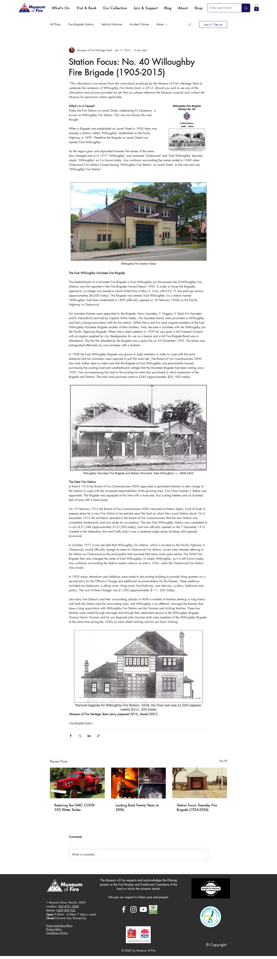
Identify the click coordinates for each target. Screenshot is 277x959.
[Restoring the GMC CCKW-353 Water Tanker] (77, 783)
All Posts (55, 24)
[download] (153, 909)
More (160, 24)
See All (223, 761)
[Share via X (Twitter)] (80, 736)
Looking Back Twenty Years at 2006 (137, 807)
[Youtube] (143, 909)
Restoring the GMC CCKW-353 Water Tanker (74, 807)
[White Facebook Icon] (123, 909)
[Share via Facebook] (70, 736)
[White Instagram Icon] (133, 909)
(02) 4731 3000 (68, 906)
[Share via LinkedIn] (89, 736)
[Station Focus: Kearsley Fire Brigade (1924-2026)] (199, 783)
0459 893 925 (66, 910)
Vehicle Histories (111, 24)
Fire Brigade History (81, 24)
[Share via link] (98, 736)
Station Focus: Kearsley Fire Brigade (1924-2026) (197, 807)
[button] (86, 8)
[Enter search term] (246, 8)
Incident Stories (139, 24)
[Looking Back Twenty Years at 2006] (138, 783)
